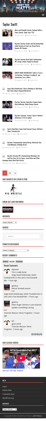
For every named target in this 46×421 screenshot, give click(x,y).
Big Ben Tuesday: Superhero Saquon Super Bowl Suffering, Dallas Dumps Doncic (28, 103)
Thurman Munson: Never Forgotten (18, 313)
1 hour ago (12, 280)
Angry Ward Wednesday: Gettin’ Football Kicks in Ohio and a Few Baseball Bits (20, 278)
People (5, 261)
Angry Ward (34, 80)
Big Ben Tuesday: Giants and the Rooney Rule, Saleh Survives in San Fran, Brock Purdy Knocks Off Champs (29, 45)
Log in (4, 386)
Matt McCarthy (32, 35)
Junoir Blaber (23, 134)
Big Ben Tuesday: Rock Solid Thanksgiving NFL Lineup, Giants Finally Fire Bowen (28, 60)
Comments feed (8, 394)
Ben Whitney (35, 51)
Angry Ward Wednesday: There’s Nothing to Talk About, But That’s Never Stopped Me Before (24, 89)
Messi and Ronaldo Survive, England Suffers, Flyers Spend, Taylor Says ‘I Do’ (29, 31)
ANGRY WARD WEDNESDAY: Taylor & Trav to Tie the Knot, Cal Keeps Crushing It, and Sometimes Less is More (28, 74)
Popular (19, 261)
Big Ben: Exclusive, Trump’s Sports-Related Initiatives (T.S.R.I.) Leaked (28, 116)
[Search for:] (23, 236)
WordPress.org (8, 398)
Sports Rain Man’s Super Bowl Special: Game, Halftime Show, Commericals (24, 130)
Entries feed (7, 390)
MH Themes (37, 416)
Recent (12, 261)
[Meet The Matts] (23, 11)
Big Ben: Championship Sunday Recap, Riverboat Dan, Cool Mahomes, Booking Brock (24, 143)
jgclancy (15, 286)
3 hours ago (33, 296)
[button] (42, 14)
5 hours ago (18, 329)
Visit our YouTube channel (12, 370)
